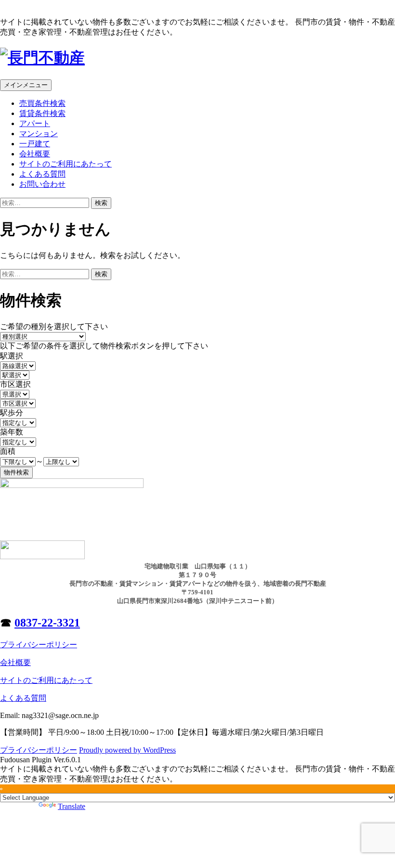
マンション (38, 133)
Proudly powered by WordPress (127, 750)
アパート (34, 123)
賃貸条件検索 (42, 113)
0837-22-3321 (47, 622)
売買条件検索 (42, 103)
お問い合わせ (42, 184)
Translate (71, 806)
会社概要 (34, 154)
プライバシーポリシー (38, 645)
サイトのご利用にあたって (65, 164)
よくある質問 (42, 174)
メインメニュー (26, 85)
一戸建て (34, 144)
